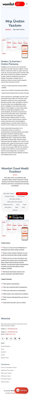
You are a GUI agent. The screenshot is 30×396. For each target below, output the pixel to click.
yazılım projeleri (5, 381)
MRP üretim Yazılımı (6, 373)
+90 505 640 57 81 (12, 329)
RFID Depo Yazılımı (6, 376)
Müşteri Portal (4, 357)
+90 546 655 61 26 (12, 332)
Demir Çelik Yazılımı (6, 378)
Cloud (2, 349)
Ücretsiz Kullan (18, 3)
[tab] (9, 193)
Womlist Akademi (5, 346)
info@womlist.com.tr (10, 334)
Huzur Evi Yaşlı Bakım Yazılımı (9, 367)
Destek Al (3, 352)
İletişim (3, 354)
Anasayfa (8, 29)
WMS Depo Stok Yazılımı (7, 370)
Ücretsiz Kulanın (15, 306)
